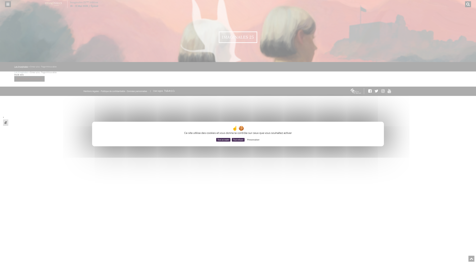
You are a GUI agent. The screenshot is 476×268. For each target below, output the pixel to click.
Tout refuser (238, 140)
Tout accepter (223, 140)
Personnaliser (253, 140)
